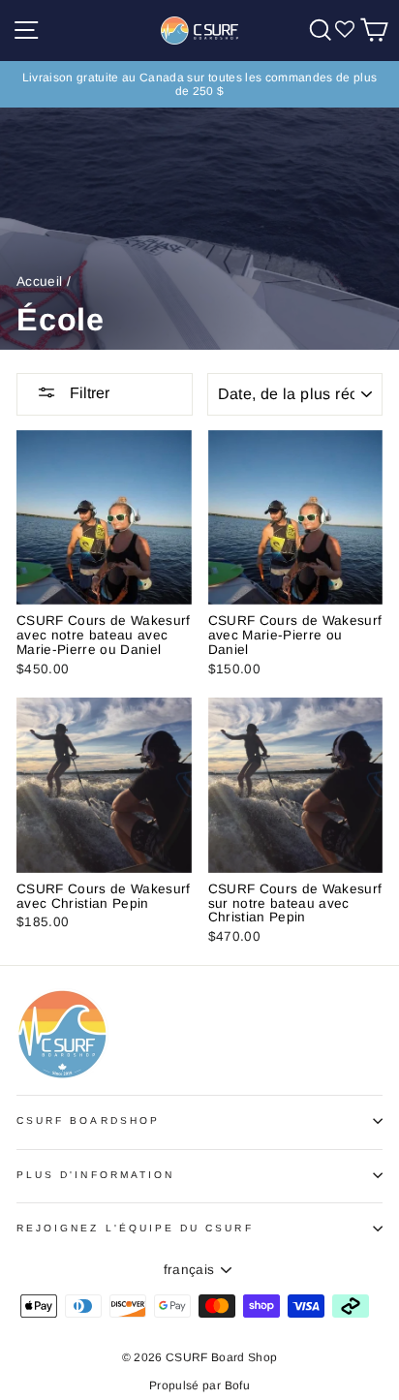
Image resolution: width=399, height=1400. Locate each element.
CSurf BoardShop (88, 1120)
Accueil (39, 281)
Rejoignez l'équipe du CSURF (135, 1228)
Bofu (237, 1385)
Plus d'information (95, 1174)
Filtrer (87, 393)
